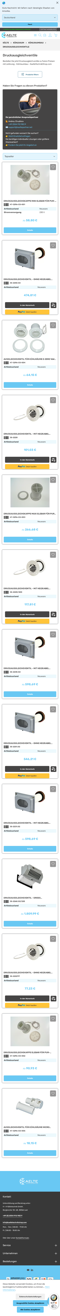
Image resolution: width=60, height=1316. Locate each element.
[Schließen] (57, 2)
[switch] (53, 1306)
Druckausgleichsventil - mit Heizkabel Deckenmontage (26, 823)
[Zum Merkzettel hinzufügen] (53, 167)
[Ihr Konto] (50, 35)
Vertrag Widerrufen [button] (48, 29)
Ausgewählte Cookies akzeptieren (30, 1303)
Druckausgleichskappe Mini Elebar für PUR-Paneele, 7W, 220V (29, 201)
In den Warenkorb (27, 305)
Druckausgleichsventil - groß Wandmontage (22, 898)
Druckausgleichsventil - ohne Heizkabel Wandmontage (27, 279)
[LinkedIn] (32, 1270)
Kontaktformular (22, 1238)
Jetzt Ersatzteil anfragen (19, 136)
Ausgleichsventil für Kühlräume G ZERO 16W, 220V (29, 359)
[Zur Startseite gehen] (9, 35)
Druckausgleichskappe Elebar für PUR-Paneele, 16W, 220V (27, 1052)
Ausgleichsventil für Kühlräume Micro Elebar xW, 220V (26, 1127)
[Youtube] (28, 1270)
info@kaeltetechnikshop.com (15, 1222)
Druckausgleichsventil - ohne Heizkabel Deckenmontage (27, 743)
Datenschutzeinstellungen (30, 1297)
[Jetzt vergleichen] (45, 35)
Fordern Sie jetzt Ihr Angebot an (22, 145)
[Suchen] (40, 35)
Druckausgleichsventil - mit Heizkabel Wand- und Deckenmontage (26, 434)
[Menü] (35, 35)
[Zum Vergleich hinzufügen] (53, 305)
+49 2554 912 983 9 (17, 124)
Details (30, 230)
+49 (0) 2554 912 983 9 (12, 1216)
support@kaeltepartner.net (20, 127)
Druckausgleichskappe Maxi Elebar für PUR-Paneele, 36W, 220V (29, 513)
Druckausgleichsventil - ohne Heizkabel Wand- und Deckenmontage (27, 972)
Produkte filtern (32, 75)
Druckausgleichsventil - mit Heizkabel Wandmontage (26, 588)
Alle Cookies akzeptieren (30, 1310)
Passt (30, 24)
